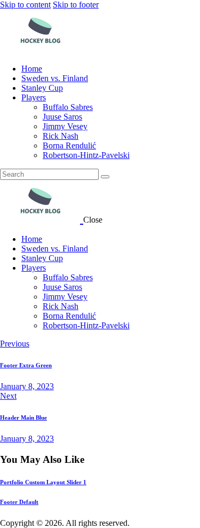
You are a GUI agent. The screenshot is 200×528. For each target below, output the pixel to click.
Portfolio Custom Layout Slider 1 (43, 482)
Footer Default (19, 502)
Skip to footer (76, 4)
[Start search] (105, 176)
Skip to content (25, 4)
